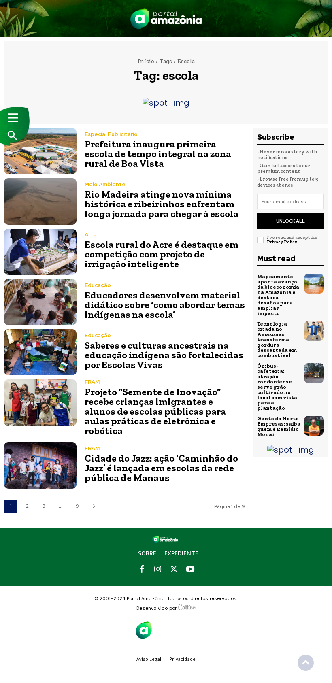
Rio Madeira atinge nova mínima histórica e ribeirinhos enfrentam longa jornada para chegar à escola (161, 203)
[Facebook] (142, 570)
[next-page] (93, 506)
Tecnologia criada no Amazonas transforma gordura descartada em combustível (277, 339)
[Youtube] (190, 570)
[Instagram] (158, 570)
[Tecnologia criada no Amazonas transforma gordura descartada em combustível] (314, 331)
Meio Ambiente (105, 184)
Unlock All (290, 221)
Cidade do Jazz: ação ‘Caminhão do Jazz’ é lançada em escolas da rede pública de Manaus (161, 467)
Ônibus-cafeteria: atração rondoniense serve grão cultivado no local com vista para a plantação (277, 387)
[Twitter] (174, 570)
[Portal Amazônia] (166, 18)
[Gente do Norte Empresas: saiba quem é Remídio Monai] (314, 426)
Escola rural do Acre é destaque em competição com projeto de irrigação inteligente (161, 254)
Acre (91, 234)
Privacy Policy (282, 242)
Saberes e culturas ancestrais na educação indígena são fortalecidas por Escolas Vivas (164, 354)
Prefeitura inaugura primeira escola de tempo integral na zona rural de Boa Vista (158, 153)
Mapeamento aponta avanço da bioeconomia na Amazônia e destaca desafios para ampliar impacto (278, 294)
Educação (98, 285)
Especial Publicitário (111, 134)
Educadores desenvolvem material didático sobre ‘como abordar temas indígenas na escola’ (165, 304)
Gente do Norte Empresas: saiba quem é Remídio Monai (278, 426)
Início (146, 61)
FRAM (92, 382)
